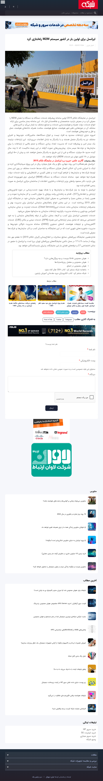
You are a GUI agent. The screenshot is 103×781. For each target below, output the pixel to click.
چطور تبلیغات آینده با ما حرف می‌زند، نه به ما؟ (70, 669)
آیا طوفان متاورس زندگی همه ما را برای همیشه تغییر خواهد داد (64, 527)
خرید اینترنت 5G (88, 732)
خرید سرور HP (89, 729)
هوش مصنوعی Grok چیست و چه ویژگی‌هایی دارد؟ (65, 258)
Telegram (68, 319)
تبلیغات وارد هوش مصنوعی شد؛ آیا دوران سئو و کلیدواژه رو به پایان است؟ (60, 590)
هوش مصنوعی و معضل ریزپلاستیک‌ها (70, 262)
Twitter (58, 319)
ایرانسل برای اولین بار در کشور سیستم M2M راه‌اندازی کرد (61, 39)
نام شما (91, 349)
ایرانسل (74, 312)
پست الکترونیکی (87, 360)
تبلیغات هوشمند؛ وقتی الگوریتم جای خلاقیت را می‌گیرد (67, 695)
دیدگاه (91, 374)
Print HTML (48, 319)
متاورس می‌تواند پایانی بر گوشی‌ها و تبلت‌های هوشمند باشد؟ (64, 501)
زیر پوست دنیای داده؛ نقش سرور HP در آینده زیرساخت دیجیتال (64, 682)
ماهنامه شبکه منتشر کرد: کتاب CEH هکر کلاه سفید (65, 269)
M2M (83, 312)
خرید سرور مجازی (88, 736)
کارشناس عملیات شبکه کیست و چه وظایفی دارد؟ (69, 708)
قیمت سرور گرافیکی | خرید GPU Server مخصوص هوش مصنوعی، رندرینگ (60, 603)
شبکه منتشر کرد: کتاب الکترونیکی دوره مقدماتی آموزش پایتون (60, 273)
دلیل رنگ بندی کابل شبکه (77, 656)
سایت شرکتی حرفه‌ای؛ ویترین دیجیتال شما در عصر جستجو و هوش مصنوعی (59, 616)
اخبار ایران (90, 45)
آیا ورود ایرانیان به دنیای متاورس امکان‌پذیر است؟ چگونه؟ (66, 540)
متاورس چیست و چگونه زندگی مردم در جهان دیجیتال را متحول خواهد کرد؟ (59, 566)
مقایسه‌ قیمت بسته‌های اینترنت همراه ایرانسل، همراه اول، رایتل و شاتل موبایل (81, 304)
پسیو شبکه (91, 739)
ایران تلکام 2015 (62, 312)
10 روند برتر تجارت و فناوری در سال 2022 (71, 514)
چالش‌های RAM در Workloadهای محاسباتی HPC (68, 630)
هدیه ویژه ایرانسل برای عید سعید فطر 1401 (51, 304)
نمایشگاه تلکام (48, 312)
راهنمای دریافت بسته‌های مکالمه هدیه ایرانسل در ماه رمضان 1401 (22, 304)
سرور (37, 777)
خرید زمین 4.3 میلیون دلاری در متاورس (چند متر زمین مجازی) (64, 553)
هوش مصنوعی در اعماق (76, 266)
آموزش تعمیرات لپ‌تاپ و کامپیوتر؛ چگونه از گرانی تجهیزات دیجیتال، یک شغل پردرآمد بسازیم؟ (53, 643)
